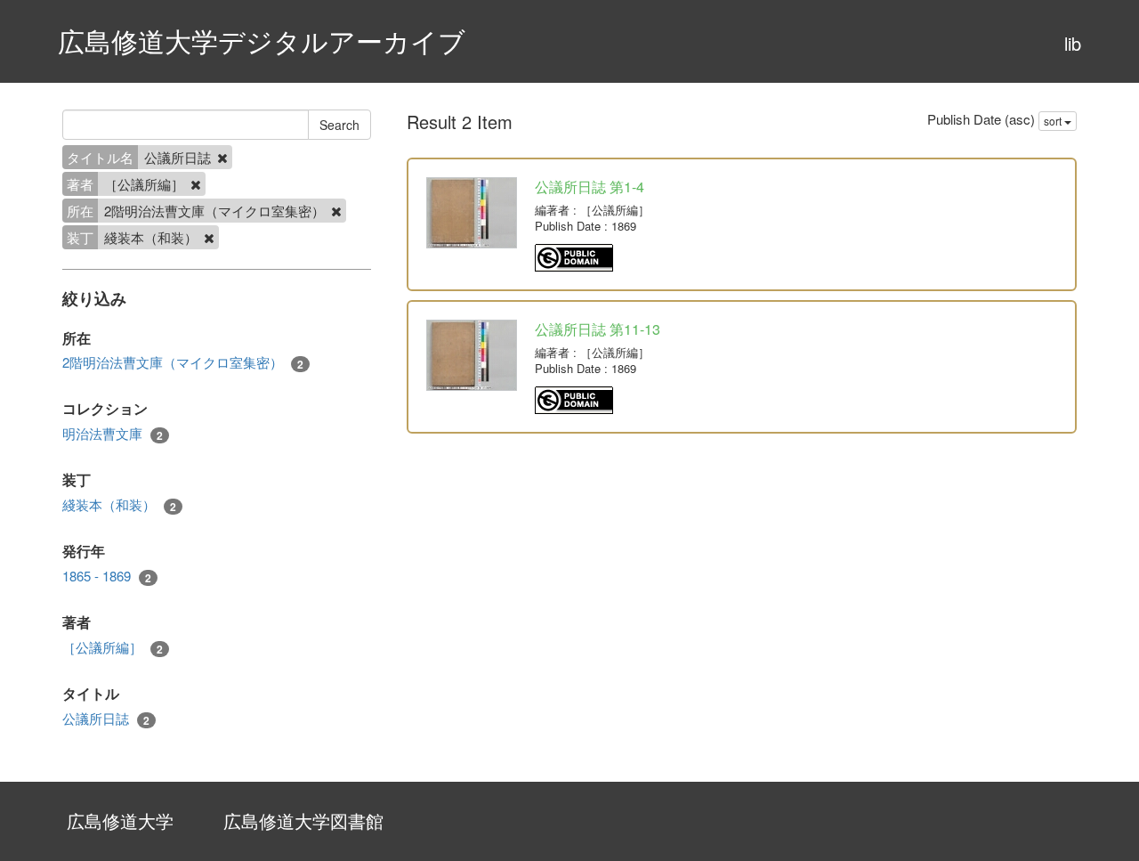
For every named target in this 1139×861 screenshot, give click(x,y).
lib (1072, 43)
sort (1054, 120)
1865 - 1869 (106, 576)
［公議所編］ (112, 647)
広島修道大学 (120, 820)
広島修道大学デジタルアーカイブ (261, 40)
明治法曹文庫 (112, 433)
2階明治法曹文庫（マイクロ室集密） (182, 362)
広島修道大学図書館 (303, 820)
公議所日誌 (105, 718)
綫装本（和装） (119, 505)
